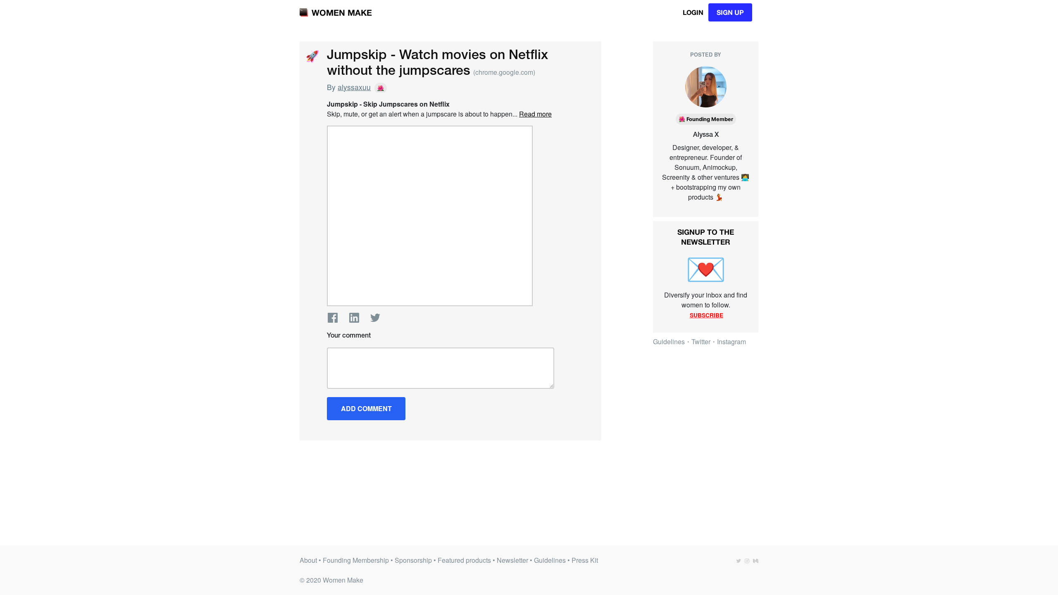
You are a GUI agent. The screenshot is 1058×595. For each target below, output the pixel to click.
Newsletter (512, 560)
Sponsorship (413, 560)
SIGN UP (730, 12)
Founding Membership (356, 560)
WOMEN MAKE (342, 12)
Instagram (731, 341)
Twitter (375, 318)
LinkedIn (354, 318)
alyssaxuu (354, 87)
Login (693, 12)
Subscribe (706, 315)
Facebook (333, 318)
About (308, 560)
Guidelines (669, 341)
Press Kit (585, 560)
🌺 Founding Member (706, 119)
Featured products (464, 560)
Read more (535, 114)
